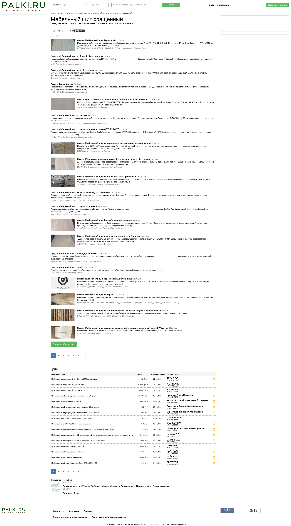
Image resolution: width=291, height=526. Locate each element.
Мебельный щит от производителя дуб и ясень (111, 176)
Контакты (74, 511)
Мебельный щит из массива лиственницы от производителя (118, 143)
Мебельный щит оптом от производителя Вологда (112, 236)
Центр (139, 486)
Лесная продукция (67, 13)
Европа (67, 493)
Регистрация (222, 5)
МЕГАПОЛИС (173, 384)
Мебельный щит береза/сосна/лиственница (108, 220)
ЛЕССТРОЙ (172, 462)
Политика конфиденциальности (109, 517)
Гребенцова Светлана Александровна (185, 428)
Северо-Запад (109, 486)
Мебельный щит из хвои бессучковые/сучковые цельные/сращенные (123, 310)
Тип (76, 31)
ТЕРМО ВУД (172, 378)
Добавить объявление (64, 344)
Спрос (73, 23)
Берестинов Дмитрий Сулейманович (185, 406)
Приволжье (127, 486)
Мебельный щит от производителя (78, 206)
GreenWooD (172, 445)
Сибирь (95, 486)
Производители (124, 23)
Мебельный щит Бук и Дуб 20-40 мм (78, 253)
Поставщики (87, 23)
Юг (148, 486)
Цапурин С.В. (173, 434)
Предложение (59, 23)
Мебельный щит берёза (71, 267)
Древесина (58, 31)
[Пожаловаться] (214, 379)
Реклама (88, 511)
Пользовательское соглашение (70, 517)
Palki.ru (54, 13)
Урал (85, 486)
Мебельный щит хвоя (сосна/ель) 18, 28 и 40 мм (84, 192)
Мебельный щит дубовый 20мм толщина (81, 56)
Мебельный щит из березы (100, 294)
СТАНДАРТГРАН (174, 417)
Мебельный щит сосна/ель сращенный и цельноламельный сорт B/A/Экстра (126, 328)
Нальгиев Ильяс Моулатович (181, 395)
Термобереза (66, 84)
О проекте (58, 511)
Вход (211, 5)
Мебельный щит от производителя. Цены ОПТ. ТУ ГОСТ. (89, 129)
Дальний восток (71, 486)
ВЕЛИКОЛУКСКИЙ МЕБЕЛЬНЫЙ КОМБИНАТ (188, 400)
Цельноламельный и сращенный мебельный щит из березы (117, 99)
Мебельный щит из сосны (73, 115)
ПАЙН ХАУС (172, 451)
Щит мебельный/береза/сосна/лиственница (108, 279)
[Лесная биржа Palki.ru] (23, 6)
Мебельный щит (99, 13)
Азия (76, 493)
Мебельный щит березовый (100, 40)
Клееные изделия (83, 13)
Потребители (105, 23)
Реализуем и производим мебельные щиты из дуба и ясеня (117, 159)
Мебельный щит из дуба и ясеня (76, 70)
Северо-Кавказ (161, 486)
